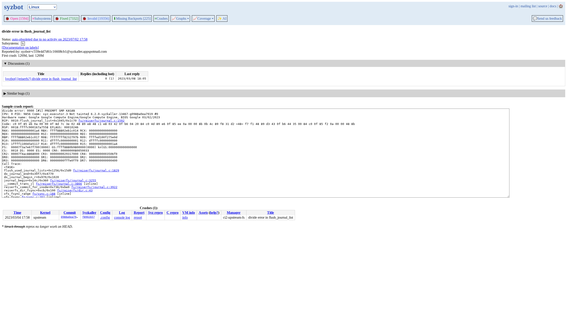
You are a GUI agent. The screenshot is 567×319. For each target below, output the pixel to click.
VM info (188, 212)
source (542, 6)
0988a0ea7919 (70, 217)
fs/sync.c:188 (43, 193)
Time (17, 212)
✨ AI (221, 18)
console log (122, 217)
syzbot (13, 7)
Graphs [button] (179, 19)
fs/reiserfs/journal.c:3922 (94, 187)
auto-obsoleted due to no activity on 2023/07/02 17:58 (49, 39)
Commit (70, 212)
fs (23, 43)
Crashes (161, 18)
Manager (234, 212)
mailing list (528, 6)
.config (105, 217)
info (185, 217)
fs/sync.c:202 (33, 197)
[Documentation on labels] (20, 47)
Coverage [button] (202, 19)
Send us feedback (547, 19)
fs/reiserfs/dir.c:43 (75, 190)
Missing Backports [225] (132, 19)
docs (553, 6)
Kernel (45, 212)
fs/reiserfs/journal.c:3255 (73, 180)
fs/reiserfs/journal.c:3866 (59, 183)
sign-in (513, 6)
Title (270, 212)
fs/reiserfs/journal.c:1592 (101, 120)
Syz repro (155, 212)
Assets (203, 212)
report (138, 217)
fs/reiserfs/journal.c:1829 (96, 170)
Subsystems (41, 18)
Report (139, 212)
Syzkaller (89, 212)
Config (105, 212)
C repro (173, 212)
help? (214, 212)
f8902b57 (88, 217)
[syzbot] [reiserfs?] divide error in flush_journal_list (41, 79)
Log (122, 212)
